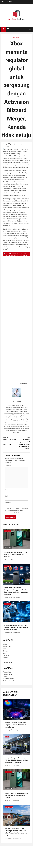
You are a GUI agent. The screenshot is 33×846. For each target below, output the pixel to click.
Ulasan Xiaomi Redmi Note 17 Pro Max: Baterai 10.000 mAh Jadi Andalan (15, 554)
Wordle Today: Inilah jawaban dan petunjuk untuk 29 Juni (9, 440)
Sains (6, 701)
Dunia (4, 649)
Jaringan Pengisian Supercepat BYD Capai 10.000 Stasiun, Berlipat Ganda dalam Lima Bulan (16, 760)
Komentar (8, 465)
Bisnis (6, 736)
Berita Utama (7, 646)
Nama (7, 490)
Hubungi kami (7, 662)
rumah (5, 644)
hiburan (5, 660)
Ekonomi (5, 651)
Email (7, 496)
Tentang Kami (7, 672)
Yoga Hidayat (8, 144)
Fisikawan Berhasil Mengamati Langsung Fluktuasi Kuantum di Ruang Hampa (15, 725)
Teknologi (16, 37)
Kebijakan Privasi (8, 681)
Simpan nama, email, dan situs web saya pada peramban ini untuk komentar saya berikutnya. (16, 510)
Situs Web (8, 502)
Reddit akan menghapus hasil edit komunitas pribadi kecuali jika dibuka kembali (23, 442)
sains (4, 653)
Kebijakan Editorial (9, 678)
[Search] (30, 29)
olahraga (5, 657)
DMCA (5, 676)
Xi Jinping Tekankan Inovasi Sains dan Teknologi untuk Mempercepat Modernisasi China (16, 627)
